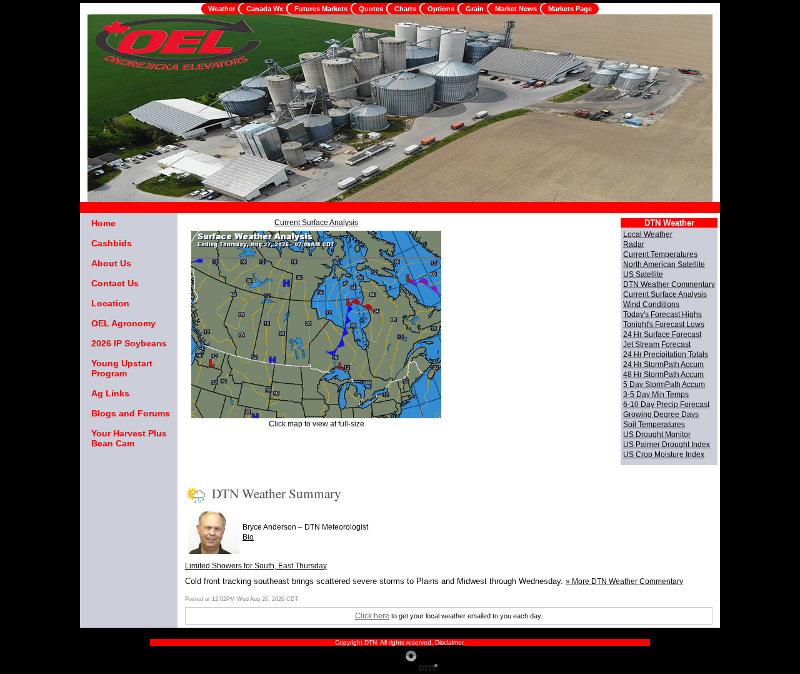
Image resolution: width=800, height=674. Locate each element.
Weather (221, 9)
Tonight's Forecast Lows (663, 324)
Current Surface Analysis (316, 222)
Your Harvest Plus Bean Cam (129, 438)
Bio (248, 537)
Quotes (371, 9)
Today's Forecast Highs (662, 314)
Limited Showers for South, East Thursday (256, 565)
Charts (405, 9)
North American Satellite (664, 264)
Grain (475, 9)
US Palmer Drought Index (666, 444)
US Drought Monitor (657, 434)
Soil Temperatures (654, 424)
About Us (111, 263)
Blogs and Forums (130, 413)
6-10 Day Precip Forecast (666, 404)
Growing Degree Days (661, 414)
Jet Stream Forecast (657, 344)
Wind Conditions (651, 304)
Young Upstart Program (121, 368)
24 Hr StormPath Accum (663, 364)
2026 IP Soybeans (129, 343)
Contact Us (115, 283)
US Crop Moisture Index (663, 454)
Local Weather (647, 234)
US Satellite (643, 274)
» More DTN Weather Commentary (624, 581)
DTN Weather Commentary (669, 284)
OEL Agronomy (123, 323)
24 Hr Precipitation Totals (665, 354)
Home (103, 223)
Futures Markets (321, 9)
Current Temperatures (660, 254)
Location (110, 303)
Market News (516, 9)
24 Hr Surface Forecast (662, 334)
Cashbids (111, 243)
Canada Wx (264, 9)
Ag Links (110, 393)
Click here (372, 615)
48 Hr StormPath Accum (663, 374)
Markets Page (570, 9)
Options (441, 9)
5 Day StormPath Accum (664, 384)
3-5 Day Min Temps (656, 394)
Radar (633, 244)
